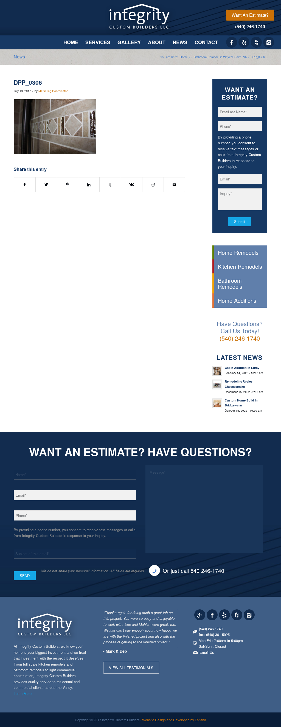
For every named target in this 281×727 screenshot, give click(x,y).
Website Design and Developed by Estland (174, 719)
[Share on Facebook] (24, 184)
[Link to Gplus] (199, 614)
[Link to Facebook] (231, 42)
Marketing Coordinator (53, 91)
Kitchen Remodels (240, 266)
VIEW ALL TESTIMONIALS (131, 667)
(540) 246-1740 (250, 26)
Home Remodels (238, 252)
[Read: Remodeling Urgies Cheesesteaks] (217, 384)
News (19, 56)
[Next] (172, 615)
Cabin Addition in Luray (242, 368)
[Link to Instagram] (268, 42)
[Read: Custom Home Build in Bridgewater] (217, 403)
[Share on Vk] (131, 184)
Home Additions (237, 300)
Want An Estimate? (250, 15)
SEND (25, 576)
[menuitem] (250, 15)
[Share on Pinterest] (67, 184)
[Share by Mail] (174, 184)
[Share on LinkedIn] (88, 184)
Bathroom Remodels (230, 283)
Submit (239, 222)
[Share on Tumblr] (110, 184)
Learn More (23, 693)
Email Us (206, 652)
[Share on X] (46, 184)
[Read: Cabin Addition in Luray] (217, 371)
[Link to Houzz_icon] (256, 42)
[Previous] (159, 615)
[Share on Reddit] (153, 184)
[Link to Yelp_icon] (243, 42)
